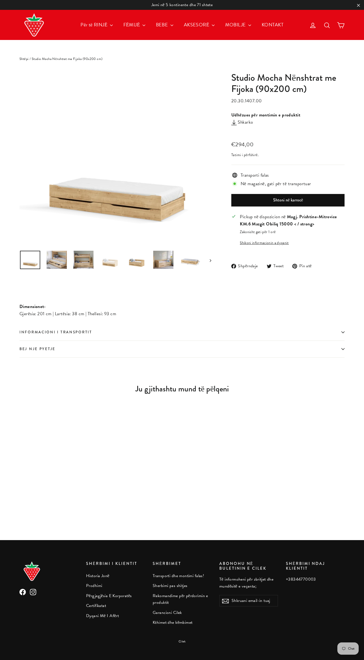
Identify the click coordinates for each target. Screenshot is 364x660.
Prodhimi (94, 585)
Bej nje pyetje (37, 348)
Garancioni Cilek (167, 612)
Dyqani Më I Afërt (102, 616)
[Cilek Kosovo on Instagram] (33, 592)
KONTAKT (273, 24)
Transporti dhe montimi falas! (178, 576)
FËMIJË (132, 24)
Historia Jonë (98, 576)
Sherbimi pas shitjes (170, 585)
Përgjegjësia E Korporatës (109, 596)
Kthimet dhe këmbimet (173, 622)
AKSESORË (197, 24)
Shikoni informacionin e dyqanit (264, 243)
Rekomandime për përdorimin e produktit (180, 599)
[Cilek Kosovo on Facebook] (22, 592)
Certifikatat (96, 605)
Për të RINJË (94, 24)
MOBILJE (236, 24)
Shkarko (245, 122)
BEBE (162, 24)
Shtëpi (24, 59)
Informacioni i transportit (55, 332)
